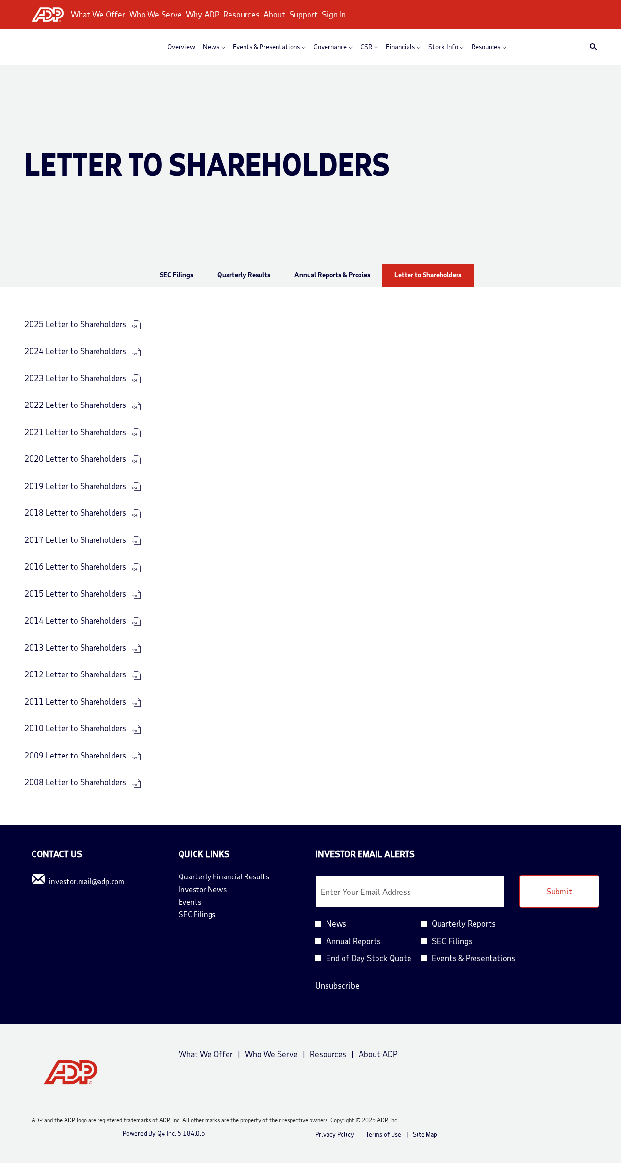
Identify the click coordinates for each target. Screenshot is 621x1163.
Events (203, 902)
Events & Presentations (473, 957)
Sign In (334, 14)
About (274, 14)
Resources (241, 14)
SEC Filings (210, 914)
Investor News (216, 889)
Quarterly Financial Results (237, 876)
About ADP (378, 1054)
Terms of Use (383, 1135)
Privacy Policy (334, 1135)
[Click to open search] (591, 47)
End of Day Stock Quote (368, 957)
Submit (559, 891)
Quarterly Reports (464, 923)
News (336, 923)
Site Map (425, 1135)
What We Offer (98, 14)
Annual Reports (353, 940)
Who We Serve (155, 14)
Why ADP (202, 14)
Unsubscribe (337, 985)
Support (303, 14)
